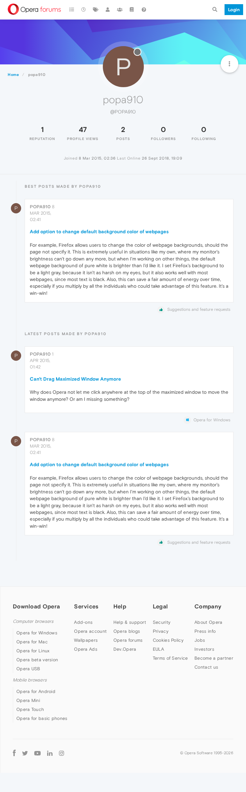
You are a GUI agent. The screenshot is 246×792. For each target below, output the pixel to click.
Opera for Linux (33, 650)
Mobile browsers (30, 680)
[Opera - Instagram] (61, 752)
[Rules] (132, 9)
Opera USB (28, 668)
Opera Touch (30, 709)
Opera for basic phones (42, 718)
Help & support (129, 622)
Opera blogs (126, 631)
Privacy (160, 631)
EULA (158, 649)
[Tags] (96, 9)
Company (207, 606)
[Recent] (84, 9)
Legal (160, 606)
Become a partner (213, 658)
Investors (204, 649)
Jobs (199, 640)
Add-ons (83, 622)
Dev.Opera (124, 649)
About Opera (208, 622)
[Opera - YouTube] (37, 752)
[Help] (144, 9)
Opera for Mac (32, 641)
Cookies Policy (168, 640)
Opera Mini (28, 700)
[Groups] (120, 9)
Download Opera (36, 606)
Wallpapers (86, 640)
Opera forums (128, 640)
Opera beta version (37, 659)
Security (161, 622)
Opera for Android (35, 691)
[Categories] (72, 9)
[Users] (108, 9)
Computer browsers (33, 621)
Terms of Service (170, 658)
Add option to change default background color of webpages (99, 231)
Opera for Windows (36, 632)
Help (119, 606)
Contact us (206, 667)
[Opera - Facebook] (14, 753)
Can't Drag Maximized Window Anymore (75, 379)
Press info (205, 631)
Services (86, 606)
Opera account (90, 631)
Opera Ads (85, 649)
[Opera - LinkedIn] (50, 752)
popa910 (40, 206)
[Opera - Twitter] (25, 752)
